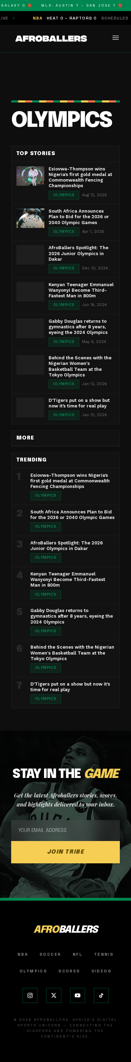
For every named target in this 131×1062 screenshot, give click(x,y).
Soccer (50, 954)
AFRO (65, 930)
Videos (101, 971)
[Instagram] (30, 995)
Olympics (33, 971)
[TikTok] (101, 995)
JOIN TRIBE (65, 852)
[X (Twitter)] (53, 995)
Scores (69, 971)
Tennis (104, 954)
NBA (22, 954)
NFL (78, 954)
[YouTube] (77, 995)
